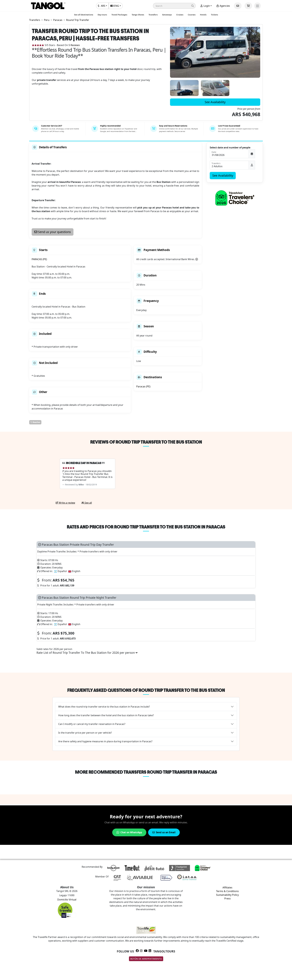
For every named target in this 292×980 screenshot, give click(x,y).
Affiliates (227, 887)
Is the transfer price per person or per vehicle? (85, 732)
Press (227, 898)
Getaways (167, 14)
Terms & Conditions (227, 891)
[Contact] (238, 5)
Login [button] (206, 5)
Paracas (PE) (143, 386)
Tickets (214, 14)
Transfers (153, 14)
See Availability (215, 102)
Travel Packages (119, 14)
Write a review (66, 502)
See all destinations (83, 14)
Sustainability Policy (227, 894)
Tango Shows (138, 14)
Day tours (102, 14)
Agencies (224, 5)
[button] (174, 6)
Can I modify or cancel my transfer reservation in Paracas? (91, 724)
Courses (191, 14)
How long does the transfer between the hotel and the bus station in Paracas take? (106, 715)
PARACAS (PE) (39, 259)
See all (88, 502)
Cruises (179, 14)
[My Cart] (248, 5)
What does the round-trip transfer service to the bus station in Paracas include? (104, 706)
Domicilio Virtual (66, 899)
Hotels (203, 14)
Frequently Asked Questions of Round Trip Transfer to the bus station (146, 690)
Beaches (36, 422)
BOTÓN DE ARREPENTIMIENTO (146, 958)
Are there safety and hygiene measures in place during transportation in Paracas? (105, 741)
